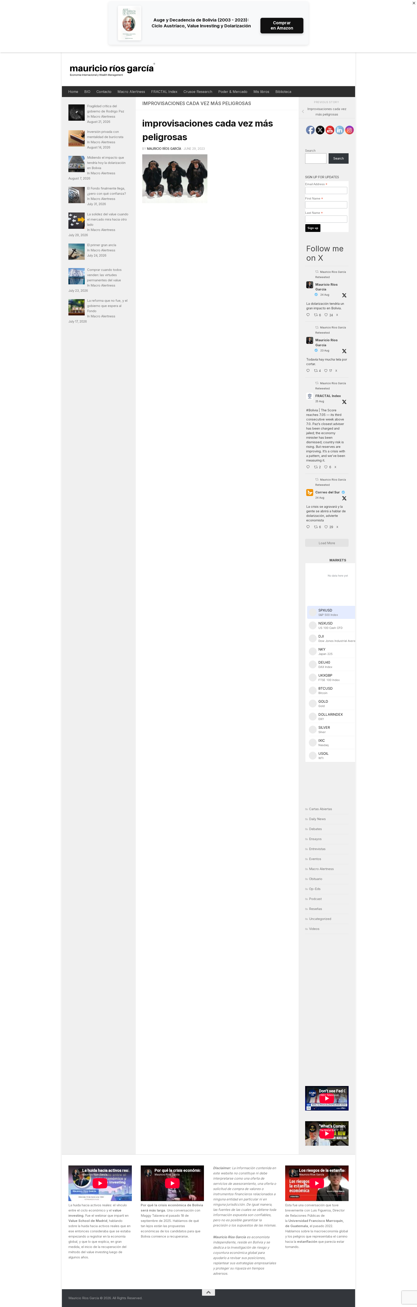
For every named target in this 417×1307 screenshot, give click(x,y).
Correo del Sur (327, 492)
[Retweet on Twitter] (316, 271)
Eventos (315, 859)
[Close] (414, 3)
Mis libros (261, 91)
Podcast (315, 899)
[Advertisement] (327, 1010)
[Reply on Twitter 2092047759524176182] (309, 467)
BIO (87, 91)
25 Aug (319, 401)
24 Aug (324, 294)
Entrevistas (317, 849)
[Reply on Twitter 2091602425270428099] (309, 371)
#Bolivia (312, 410)
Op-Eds (315, 889)
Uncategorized (320, 919)
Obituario (315, 879)
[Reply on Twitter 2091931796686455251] (309, 527)
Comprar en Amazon (282, 25)
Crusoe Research (198, 91)
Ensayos (315, 839)
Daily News (317, 819)
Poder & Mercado (232, 91)
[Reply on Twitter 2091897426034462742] (309, 315)
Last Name (314, 213)
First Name (314, 198)
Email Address (316, 184)
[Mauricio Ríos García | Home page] (116, 69)
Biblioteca (283, 91)
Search (310, 150)
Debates (315, 829)
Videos (314, 929)
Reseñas (315, 909)
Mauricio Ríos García (164, 148)
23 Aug (324, 350)
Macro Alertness (131, 91)
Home (73, 91)
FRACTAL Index (164, 91)
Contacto (103, 91)
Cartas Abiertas (320, 809)
